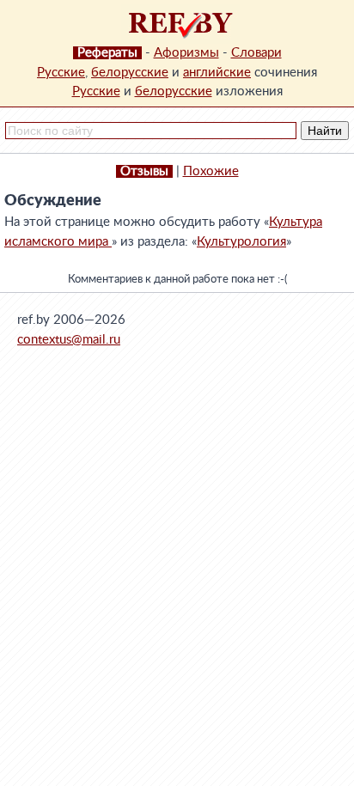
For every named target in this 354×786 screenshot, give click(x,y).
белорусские (129, 72)
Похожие (211, 171)
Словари (256, 52)
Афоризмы (186, 52)
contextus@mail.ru (68, 339)
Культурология (241, 241)
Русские (61, 72)
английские (217, 72)
